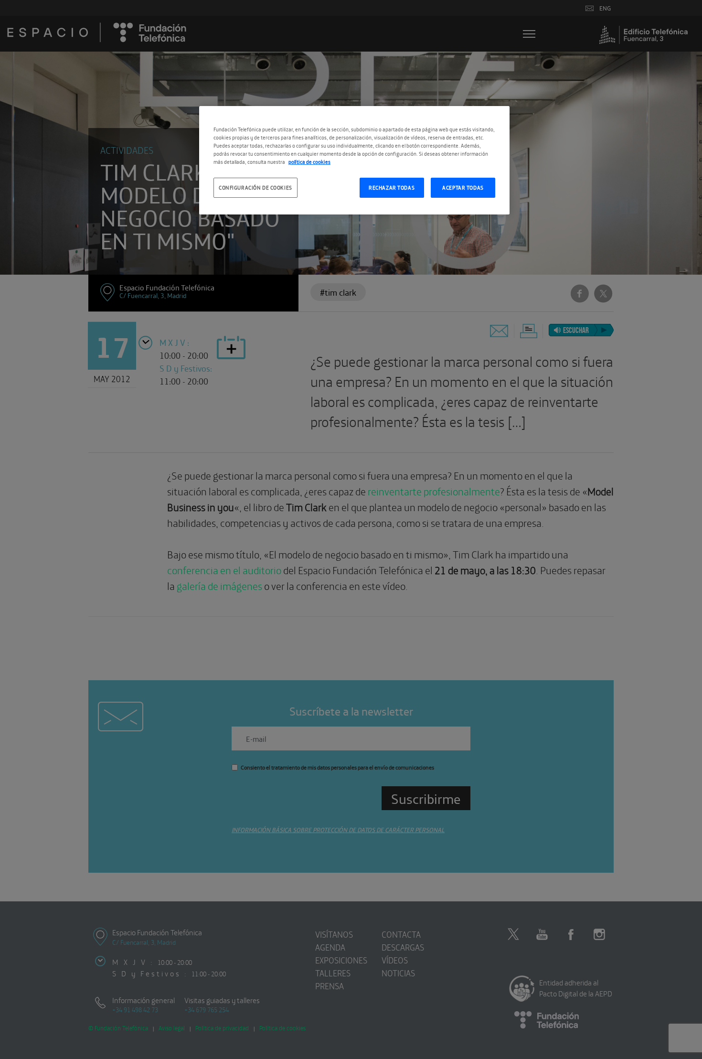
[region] (354, 160)
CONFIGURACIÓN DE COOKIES (255, 187)
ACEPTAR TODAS (462, 187)
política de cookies (309, 161)
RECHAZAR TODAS (392, 187)
